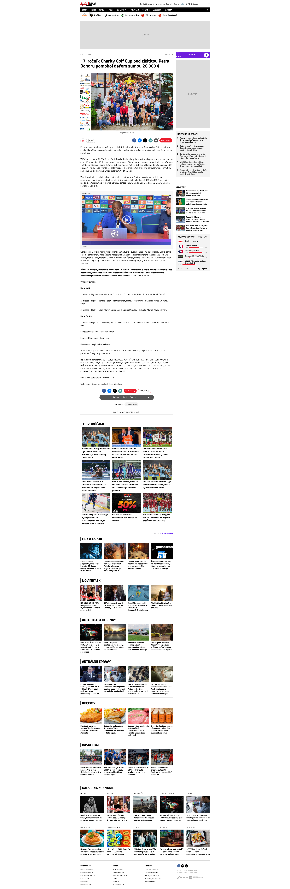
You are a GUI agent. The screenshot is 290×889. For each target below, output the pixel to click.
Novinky (110, 793)
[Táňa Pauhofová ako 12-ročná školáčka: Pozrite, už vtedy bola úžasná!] (115, 593)
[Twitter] (186, 866)
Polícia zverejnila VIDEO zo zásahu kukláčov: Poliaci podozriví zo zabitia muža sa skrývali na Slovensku (137, 689)
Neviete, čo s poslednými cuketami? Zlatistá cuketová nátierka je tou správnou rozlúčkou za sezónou (92, 852)
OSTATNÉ (146, 9)
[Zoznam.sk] (183, 878)
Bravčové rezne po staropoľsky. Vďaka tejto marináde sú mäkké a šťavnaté (90, 729)
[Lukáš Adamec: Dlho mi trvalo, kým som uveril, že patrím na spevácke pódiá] (92, 804)
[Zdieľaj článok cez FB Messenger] (140, 140)
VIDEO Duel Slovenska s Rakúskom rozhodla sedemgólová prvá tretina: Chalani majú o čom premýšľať (192, 164)
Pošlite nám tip (166, 140)
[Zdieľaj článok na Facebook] (134, 140)
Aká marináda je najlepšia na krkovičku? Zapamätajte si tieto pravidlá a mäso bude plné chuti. (138, 730)
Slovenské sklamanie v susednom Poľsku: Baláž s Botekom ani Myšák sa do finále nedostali (197, 219)
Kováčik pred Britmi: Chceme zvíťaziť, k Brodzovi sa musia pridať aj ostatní (161, 771)
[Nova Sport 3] (180, 256)
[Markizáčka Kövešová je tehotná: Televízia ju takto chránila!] (162, 593)
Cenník (115, 878)
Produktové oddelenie (152, 870)
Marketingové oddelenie (153, 878)
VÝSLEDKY (157, 9)
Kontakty (148, 865)
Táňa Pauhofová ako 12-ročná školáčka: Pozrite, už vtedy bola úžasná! (114, 605)
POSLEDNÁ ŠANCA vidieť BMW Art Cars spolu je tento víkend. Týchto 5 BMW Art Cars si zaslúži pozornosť (90, 647)
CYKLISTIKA (121, 9)
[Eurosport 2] (180, 251)
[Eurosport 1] (180, 246)
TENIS (111, 9)
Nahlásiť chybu (144, 391)
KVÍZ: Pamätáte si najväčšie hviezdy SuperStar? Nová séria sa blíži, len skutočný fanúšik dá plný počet (144, 852)
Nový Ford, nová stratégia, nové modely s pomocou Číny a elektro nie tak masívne (114, 646)
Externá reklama (118, 872)
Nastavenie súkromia (87, 875)
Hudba (83, 793)
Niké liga (97, 15)
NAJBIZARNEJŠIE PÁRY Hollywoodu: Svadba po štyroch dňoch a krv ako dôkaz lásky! (90, 606)
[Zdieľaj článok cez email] (151, 140)
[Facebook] (178, 866)
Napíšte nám (84, 881)
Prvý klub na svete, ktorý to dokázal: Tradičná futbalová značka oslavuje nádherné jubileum (196, 210)
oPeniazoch (112, 827)
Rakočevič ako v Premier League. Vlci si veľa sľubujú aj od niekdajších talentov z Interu (90, 771)
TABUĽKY (168, 9)
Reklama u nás (118, 870)
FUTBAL (102, 9)
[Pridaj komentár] (156, 140)
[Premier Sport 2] (180, 261)
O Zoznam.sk (85, 865)
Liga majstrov (113, 15)
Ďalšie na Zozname (98, 787)
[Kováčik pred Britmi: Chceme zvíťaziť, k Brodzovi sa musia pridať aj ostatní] (162, 757)
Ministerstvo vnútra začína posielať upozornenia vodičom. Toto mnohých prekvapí (137, 646)
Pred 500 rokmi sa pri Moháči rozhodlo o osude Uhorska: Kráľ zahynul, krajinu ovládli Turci (143, 818)
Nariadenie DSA (85, 884)
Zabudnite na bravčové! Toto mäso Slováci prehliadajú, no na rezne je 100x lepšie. (114, 729)
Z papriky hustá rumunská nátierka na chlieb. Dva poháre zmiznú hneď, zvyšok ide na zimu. (162, 729)
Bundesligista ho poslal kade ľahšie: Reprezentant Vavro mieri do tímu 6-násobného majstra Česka (193, 156)
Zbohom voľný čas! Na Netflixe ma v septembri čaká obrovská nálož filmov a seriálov (137, 565)
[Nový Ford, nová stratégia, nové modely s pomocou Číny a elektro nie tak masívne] (115, 632)
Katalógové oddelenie (152, 875)
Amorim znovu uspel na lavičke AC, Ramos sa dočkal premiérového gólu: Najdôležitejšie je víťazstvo (197, 193)
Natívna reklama (118, 884)
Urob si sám (85, 827)
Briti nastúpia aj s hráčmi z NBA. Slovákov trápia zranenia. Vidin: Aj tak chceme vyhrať (114, 771)
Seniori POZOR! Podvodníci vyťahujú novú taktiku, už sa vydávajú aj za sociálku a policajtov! (114, 687)
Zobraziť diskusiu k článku (132, 397)
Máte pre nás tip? (151, 881)
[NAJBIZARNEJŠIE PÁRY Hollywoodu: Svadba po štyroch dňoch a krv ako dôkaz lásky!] (91, 593)
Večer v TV (203, 237)
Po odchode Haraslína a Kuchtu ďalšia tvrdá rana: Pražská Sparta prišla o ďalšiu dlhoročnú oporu (193, 172)
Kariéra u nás (84, 878)
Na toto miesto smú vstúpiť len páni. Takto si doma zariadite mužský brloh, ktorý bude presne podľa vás (172, 852)
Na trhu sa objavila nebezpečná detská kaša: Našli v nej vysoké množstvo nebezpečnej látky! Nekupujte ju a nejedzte (161, 689)
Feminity (137, 827)
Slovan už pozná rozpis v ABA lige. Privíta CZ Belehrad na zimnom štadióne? (138, 771)
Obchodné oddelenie (151, 872)
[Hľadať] (207, 9)
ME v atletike (150, 15)
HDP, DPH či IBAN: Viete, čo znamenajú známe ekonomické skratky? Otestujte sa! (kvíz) (118, 852)
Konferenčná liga (132, 15)
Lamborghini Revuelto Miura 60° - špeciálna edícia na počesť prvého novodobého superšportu (161, 646)
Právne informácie (86, 870)
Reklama (116, 865)
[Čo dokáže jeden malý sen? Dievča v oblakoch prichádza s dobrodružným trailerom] (138, 593)
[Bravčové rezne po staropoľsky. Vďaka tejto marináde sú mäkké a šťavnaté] (91, 716)
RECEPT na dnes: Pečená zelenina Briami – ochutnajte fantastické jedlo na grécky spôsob (198, 852)
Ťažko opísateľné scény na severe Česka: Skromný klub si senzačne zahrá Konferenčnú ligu (192, 148)
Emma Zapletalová (170, 15)
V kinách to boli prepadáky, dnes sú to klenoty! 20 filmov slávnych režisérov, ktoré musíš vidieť (90, 566)
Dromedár (138, 793)
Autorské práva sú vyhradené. (187, 872)
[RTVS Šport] (180, 241)
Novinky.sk (91, 580)
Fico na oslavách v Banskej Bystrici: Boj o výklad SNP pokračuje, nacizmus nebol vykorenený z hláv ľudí (89, 689)
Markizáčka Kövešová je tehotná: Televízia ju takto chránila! (161, 605)
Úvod (82, 54)
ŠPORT (84, 9)
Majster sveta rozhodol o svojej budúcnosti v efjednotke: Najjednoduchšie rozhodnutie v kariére (197, 201)
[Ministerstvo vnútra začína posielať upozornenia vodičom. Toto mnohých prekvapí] (138, 632)
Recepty (89, 703)
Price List (116, 881)
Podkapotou (166, 793)
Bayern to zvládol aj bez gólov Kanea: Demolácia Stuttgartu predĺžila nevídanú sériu (196, 228)
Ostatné (88, 54)
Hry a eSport (93, 538)
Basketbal (90, 744)
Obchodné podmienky (120, 875)
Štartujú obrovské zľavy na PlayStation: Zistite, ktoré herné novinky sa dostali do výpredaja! (161, 565)
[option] (92, 826)
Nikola (167, 4)
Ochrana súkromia (86, 872)
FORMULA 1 (134, 9)
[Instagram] (182, 866)
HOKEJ (93, 9)
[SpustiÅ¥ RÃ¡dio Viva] (192, 54)
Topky (189, 793)
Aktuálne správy (96, 661)
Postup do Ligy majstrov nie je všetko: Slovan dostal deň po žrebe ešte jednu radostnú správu (193, 140)
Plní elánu (191, 827)
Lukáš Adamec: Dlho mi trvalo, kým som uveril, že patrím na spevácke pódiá (91, 818)
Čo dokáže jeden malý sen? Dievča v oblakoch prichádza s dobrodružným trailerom (138, 606)
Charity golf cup (131, 404)
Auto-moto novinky (99, 619)
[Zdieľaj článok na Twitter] (145, 140)
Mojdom (163, 827)
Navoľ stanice (183, 268)
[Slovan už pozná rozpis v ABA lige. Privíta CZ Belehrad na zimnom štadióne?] (138, 757)
